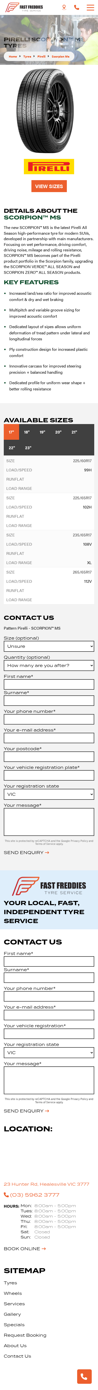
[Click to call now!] (76, 7)
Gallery (12, 1314)
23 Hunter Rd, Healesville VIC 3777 (46, 1184)
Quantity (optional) (27, 657)
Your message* (22, 805)
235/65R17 (82, 535)
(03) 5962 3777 (34, 1194)
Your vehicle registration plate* (42, 767)
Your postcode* (23, 748)
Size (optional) (21, 638)
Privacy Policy (80, 841)
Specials (14, 1324)
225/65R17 (82, 498)
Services (14, 1304)
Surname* (16, 692)
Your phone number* (30, 711)
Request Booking (25, 1335)
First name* (18, 676)
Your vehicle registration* (35, 1025)
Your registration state (31, 786)
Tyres (10, 1283)
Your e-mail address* (30, 730)
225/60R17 (82, 460)
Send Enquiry (23, 852)
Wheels (13, 1293)
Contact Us (17, 1356)
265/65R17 (82, 572)
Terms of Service (45, 844)
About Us (15, 1345)
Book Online (22, 1248)
